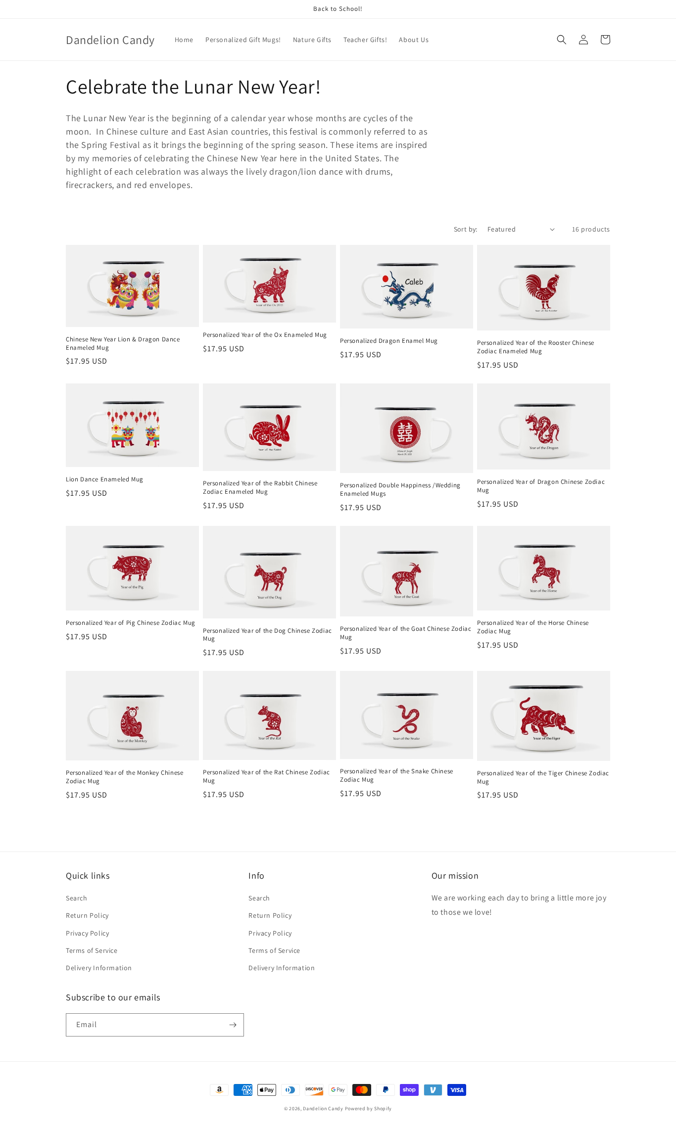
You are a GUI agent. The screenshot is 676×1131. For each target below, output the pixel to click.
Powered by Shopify (368, 1108)
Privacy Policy (87, 933)
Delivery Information (99, 967)
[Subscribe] (232, 1025)
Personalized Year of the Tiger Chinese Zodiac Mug (543, 777)
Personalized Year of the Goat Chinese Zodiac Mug (405, 633)
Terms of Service (92, 950)
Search (77, 898)
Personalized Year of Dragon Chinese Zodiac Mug (541, 486)
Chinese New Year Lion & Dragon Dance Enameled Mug (123, 343)
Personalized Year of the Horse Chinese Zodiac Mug (533, 627)
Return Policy (87, 915)
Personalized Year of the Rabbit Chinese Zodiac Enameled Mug (260, 487)
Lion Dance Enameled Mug (105, 479)
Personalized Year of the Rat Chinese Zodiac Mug (266, 776)
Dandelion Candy (323, 1108)
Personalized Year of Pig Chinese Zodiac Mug (130, 623)
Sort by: (466, 229)
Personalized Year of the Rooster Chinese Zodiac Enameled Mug (535, 347)
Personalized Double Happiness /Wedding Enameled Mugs (400, 489)
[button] (562, 39)
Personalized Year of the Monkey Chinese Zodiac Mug (124, 777)
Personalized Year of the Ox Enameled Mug (265, 335)
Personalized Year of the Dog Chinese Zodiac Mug (267, 635)
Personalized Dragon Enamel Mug (389, 341)
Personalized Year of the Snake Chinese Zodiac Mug (396, 775)
